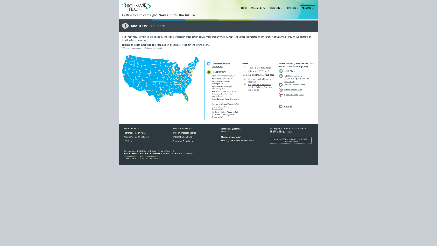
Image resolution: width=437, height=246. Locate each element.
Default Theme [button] (131, 158)
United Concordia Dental (184, 132)
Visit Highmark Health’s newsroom (237, 140)
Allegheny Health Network (136, 136)
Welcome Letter (258, 7)
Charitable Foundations (183, 141)
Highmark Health (132, 128)
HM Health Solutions (182, 136)
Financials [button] (275, 7)
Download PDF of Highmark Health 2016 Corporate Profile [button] (290, 140)
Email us (225, 131)
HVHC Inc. (128, 141)
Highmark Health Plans (135, 132)
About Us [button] (306, 7)
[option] (160, 78)
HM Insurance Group (182, 128)
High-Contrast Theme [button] (150, 158)
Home (244, 7)
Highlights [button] (291, 7)
